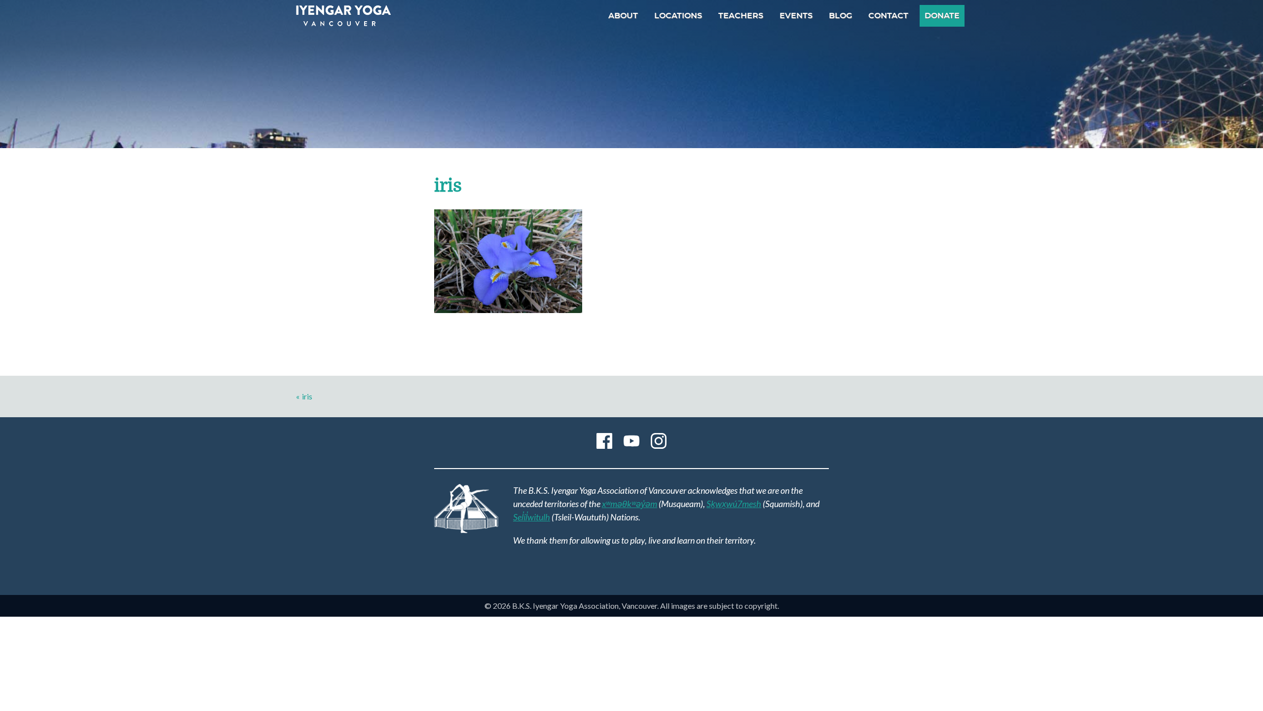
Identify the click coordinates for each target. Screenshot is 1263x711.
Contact (888, 16)
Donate (942, 16)
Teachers (740, 16)
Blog (840, 16)
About (623, 16)
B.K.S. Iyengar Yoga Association (343, 15)
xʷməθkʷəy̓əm (629, 503)
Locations (678, 16)
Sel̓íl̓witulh (531, 517)
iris (307, 396)
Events (796, 16)
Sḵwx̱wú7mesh (733, 503)
